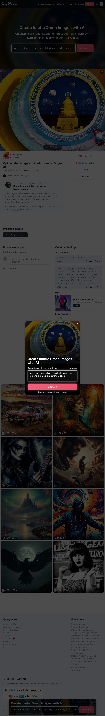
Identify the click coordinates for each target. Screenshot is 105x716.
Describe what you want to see (43, 368)
